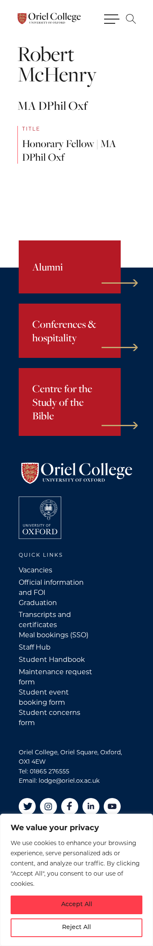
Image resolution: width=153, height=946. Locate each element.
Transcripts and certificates (45, 620)
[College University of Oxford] (40, 518)
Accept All (76, 904)
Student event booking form (44, 697)
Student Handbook (52, 660)
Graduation (38, 603)
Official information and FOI (51, 587)
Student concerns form (49, 718)
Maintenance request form (55, 677)
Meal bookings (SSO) (53, 635)
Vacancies (35, 570)
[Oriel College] (49, 19)
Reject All (76, 927)
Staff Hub (35, 647)
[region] (76, 880)
